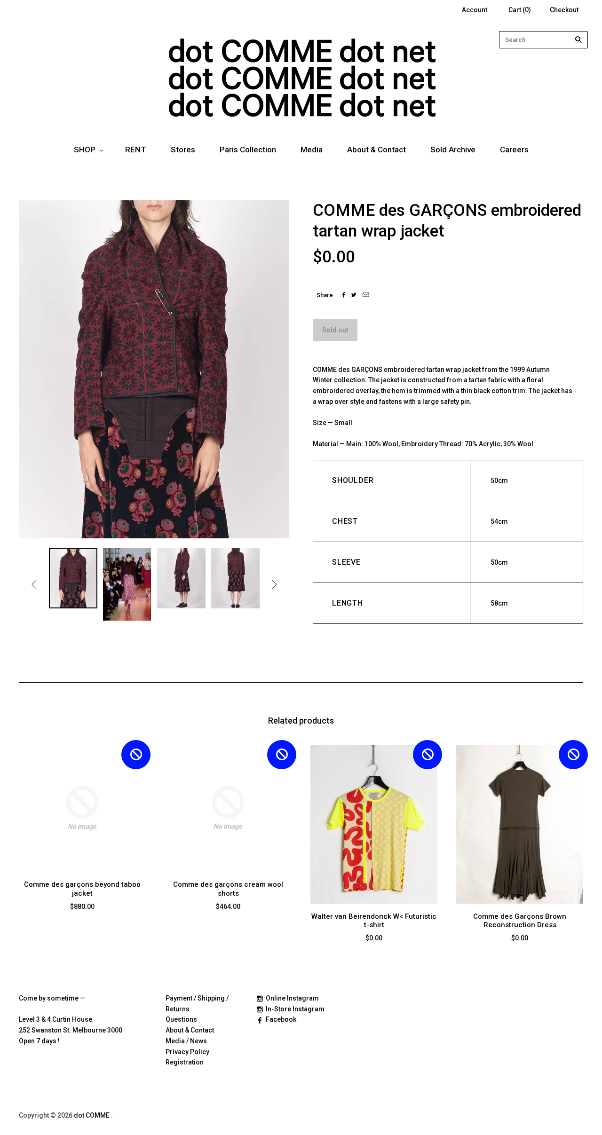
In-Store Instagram (295, 1009)
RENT (135, 149)
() (519, 10)
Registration (185, 1062)
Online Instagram (292, 998)
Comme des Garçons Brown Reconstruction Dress (519, 921)
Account (474, 10)
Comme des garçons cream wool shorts (228, 889)
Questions (181, 1019)
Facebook (281, 1019)
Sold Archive (452, 149)
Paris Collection (248, 149)
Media (312, 149)
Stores (183, 149)
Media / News (186, 1041)
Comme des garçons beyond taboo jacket (82, 889)
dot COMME (92, 1115)
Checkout (564, 10)
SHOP (84, 149)
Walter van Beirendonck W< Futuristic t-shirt (373, 921)
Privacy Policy (187, 1052)
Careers (514, 149)
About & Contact (376, 149)
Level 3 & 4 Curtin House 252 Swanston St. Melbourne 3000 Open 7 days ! (70, 1030)
